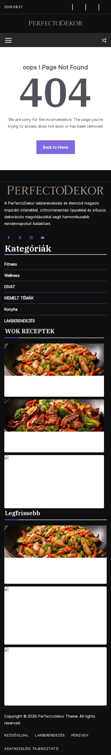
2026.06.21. (14, 702)
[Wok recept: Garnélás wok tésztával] (54, 471)
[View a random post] (104, 40)
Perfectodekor (51, 716)
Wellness (12, 275)
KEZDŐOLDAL (16, 735)
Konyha (11, 309)
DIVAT (9, 286)
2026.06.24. (14, 641)
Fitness (10, 264)
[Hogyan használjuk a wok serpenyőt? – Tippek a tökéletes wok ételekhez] (55, 541)
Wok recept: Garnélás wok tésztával (54, 496)
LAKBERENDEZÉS (19, 321)
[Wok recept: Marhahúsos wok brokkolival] (54, 415)
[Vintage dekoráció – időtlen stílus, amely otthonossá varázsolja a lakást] (55, 602)
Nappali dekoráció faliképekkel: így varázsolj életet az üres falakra (50, 691)
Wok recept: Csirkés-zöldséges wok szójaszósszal (54, 385)
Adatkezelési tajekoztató (31, 748)
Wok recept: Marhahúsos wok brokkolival (54, 440)
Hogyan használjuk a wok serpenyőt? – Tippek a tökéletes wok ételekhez (53, 569)
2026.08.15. (14, 393)
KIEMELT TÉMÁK (19, 298)
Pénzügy (80, 735)
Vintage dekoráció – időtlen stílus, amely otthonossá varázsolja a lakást (46, 630)
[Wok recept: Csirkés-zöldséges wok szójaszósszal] (54, 359)
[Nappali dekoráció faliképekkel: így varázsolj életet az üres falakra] (55, 663)
